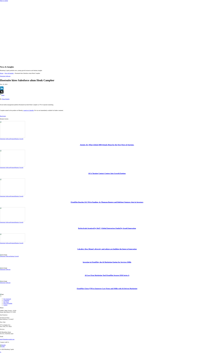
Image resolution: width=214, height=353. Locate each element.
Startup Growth (19, 139)
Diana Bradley (6, 99)
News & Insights (7, 60)
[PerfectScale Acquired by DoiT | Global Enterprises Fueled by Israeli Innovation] (12, 221)
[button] (4, 63)
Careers (5, 305)
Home (1, 73)
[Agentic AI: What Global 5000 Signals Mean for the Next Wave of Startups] (12, 137)
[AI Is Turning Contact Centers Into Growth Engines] (12, 166)
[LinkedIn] (107, 88)
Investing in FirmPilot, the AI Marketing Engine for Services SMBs (107, 262)
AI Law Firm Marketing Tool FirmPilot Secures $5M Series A (107, 275)
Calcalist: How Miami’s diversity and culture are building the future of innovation (107, 249)
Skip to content (4, 0)
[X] (107, 91)
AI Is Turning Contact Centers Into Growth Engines (107, 173)
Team (4, 58)
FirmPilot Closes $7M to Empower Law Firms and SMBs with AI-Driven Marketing (107, 288)
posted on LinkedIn (28, 110)
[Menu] (0, 53)
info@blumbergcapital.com (7, 339)
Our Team (6, 302)
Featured (12, 139)
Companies (6, 57)
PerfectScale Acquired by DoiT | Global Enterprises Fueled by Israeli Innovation (107, 228)
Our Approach (7, 55)
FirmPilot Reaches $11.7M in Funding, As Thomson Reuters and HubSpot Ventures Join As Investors (107, 202)
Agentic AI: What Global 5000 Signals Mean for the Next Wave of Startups (107, 145)
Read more (3, 116)
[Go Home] (107, 51)
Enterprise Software (5, 76)
